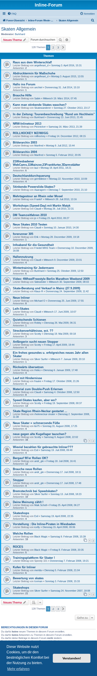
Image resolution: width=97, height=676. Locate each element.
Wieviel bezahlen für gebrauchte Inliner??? (43, 447)
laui (36, 167)
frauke (37, 381)
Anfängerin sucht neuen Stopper (35, 341)
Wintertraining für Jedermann (33, 268)
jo (35, 218)
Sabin (37, 98)
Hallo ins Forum (24, 84)
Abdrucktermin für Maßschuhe (34, 73)
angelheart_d (41, 65)
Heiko (37, 370)
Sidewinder (40, 282)
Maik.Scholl (40, 505)
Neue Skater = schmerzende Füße (36, 423)
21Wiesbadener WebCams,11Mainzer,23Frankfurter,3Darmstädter (46, 163)
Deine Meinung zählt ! (28, 502)
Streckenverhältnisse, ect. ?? (33, 330)
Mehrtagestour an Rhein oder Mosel (38, 196)
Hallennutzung (23, 256)
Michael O (39, 300)
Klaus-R (38, 291)
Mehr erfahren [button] (18, 669)
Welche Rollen (23, 533)
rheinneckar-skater (44, 414)
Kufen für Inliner (24, 567)
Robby (38, 322)
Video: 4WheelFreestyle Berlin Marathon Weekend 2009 (51, 279)
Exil (36, 450)
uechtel (38, 87)
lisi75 (37, 426)
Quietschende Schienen (29, 319)
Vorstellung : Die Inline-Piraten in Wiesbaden (44, 524)
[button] (63, 47)
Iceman (38, 581)
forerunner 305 (23, 234)
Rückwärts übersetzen (28, 367)
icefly (37, 527)
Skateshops (21, 513)
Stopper (18, 480)
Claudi (37, 208)
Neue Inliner (21, 297)
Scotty (37, 333)
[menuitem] (11, 13)
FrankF (38, 199)
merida (38, 570)
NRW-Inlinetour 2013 (27, 123)
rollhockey (40, 136)
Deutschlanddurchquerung (31, 175)
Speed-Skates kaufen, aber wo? (35, 400)
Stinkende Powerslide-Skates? (34, 186)
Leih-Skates (21, 308)
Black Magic (41, 536)
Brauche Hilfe (22, 95)
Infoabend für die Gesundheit (33, 245)
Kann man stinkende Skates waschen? (40, 104)
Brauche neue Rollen (27, 469)
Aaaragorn (40, 189)
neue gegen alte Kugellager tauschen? (39, 434)
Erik (36, 237)
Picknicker (40, 126)
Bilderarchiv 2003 (25, 142)
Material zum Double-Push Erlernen (38, 389)
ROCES (18, 546)
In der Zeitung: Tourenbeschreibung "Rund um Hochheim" (54, 114)
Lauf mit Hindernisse (27, 378)
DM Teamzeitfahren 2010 (30, 215)
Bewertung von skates (28, 578)
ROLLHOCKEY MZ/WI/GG (30, 133)
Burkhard (20, 34)
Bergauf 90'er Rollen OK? (30, 458)
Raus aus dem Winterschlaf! (32, 62)
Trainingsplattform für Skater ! (34, 557)
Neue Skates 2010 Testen (30, 224)
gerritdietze (40, 178)
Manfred (38, 145)
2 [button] (53, 47)
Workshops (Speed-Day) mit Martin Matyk (41, 205)
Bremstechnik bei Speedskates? (35, 491)
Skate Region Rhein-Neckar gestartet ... (40, 411)
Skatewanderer (42, 107)
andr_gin (39, 461)
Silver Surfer (41, 359)
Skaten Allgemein (18, 29)
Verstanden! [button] (71, 658)
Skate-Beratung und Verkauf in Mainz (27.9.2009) (46, 288)
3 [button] (58, 47)
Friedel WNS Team (44, 248)
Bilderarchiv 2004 (25, 152)
